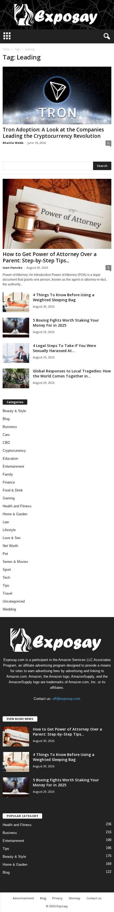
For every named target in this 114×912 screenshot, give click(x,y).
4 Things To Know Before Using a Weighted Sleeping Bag (63, 297)
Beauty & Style (14, 411)
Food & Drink (13, 490)
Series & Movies (15, 562)
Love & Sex (12, 538)
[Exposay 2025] (57, 14)
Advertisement (23, 898)
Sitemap (74, 898)
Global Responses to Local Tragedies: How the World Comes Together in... (72, 373)
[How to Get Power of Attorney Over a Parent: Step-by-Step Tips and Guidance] (57, 214)
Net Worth (10, 546)
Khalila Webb (13, 143)
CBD (6, 443)
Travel (7, 593)
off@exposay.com (66, 699)
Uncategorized (14, 601)
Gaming (9, 498)
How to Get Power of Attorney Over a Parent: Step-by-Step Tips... (50, 257)
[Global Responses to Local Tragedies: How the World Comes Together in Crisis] (16, 378)
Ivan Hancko (12, 268)
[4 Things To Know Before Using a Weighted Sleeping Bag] (16, 302)
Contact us (93, 898)
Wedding (9, 609)
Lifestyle (9, 530)
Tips (6, 585)
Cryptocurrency (14, 451)
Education (10, 458)
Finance (9, 482)
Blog (6, 419)
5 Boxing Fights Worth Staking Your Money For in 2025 (66, 323)
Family (8, 474)
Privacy (57, 898)
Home (6, 49)
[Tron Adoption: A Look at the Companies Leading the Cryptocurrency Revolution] (57, 96)
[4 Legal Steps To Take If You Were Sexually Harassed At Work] (16, 353)
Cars (6, 435)
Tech (6, 578)
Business (10, 427)
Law (6, 522)
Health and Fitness (17, 506)
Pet (5, 554)
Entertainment (13, 466)
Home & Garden (15, 514)
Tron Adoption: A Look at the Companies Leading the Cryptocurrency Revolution (53, 132)
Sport (7, 570)
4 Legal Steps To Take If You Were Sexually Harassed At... (64, 348)
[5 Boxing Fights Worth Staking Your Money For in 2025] (16, 328)
